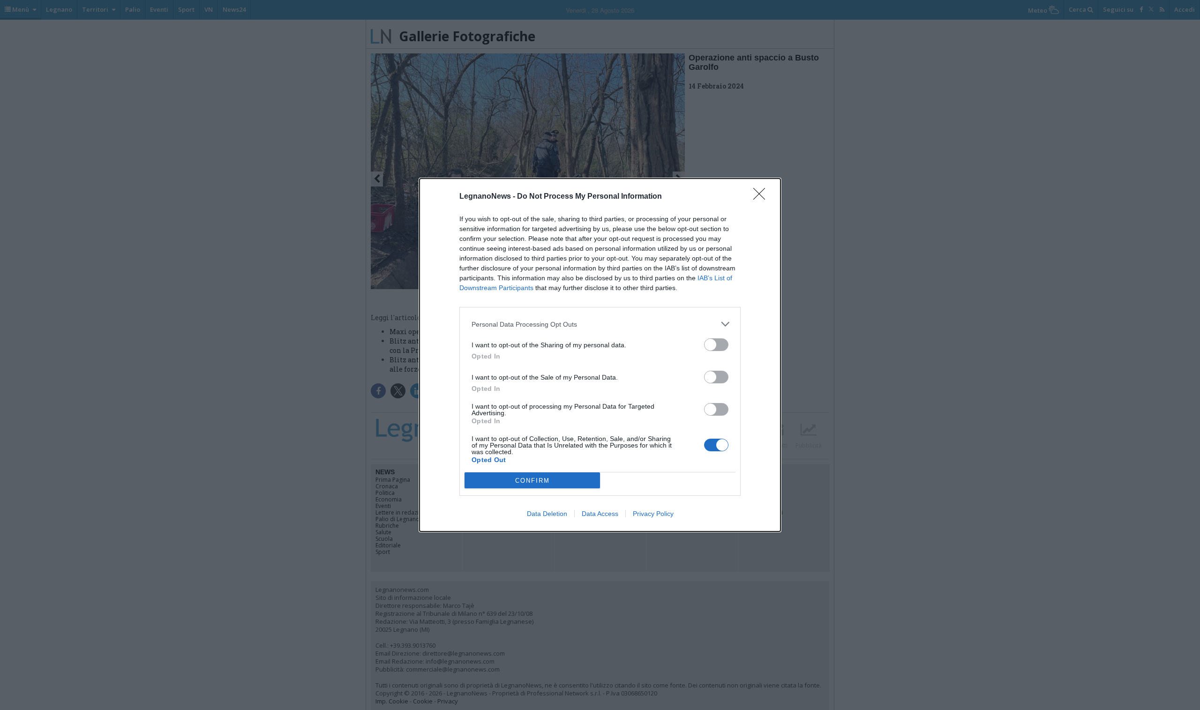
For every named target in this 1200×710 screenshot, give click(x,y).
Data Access (600, 513)
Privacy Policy (653, 513)
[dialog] (600, 355)
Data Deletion (547, 513)
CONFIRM (532, 480)
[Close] (762, 197)
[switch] (716, 344)
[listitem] (600, 324)
